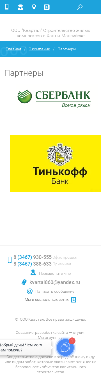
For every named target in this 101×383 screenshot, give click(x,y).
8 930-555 (32, 257)
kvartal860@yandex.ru (54, 282)
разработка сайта (51, 332)
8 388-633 (32, 264)
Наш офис (35, 7)
